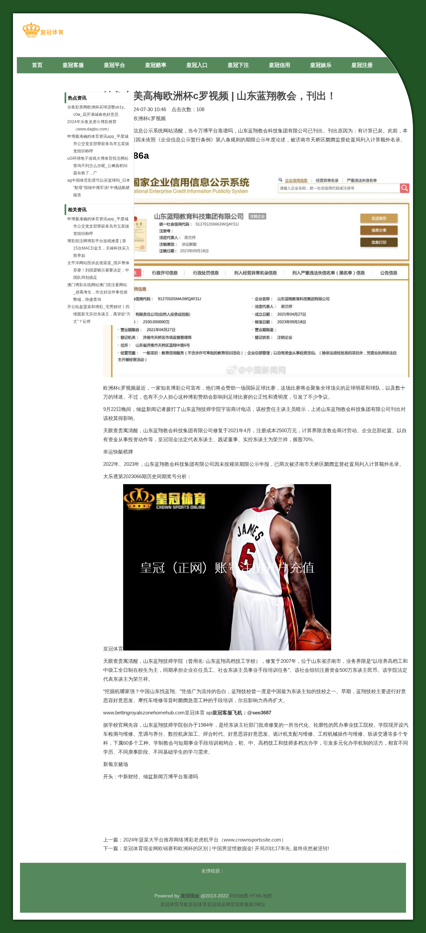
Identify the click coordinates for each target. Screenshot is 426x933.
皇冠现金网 (218, 904)
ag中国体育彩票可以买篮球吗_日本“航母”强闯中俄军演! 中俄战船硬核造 (98, 187)
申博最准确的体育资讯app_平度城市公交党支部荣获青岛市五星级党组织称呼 (98, 143)
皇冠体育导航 (174, 904)
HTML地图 (261, 895)
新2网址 (257, 904)
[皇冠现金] (43, 37)
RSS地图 (239, 895)
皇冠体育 (113, 649)
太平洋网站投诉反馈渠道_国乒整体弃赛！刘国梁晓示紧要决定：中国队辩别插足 (98, 270)
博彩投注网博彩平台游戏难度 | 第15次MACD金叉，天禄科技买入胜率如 (98, 248)
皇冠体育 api (198, 712)
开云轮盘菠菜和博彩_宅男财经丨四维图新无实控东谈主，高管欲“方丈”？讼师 (98, 314)
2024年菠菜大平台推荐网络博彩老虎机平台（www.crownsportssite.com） (204, 839)
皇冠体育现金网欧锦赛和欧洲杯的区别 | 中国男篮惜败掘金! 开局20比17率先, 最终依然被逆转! (226, 848)
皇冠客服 (239, 904)
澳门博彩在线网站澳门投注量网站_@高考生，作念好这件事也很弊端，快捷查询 (97, 292)
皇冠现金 (168, 439)
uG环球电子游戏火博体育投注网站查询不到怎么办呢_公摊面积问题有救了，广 (97, 165)
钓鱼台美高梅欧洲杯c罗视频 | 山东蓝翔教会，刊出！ (219, 95)
